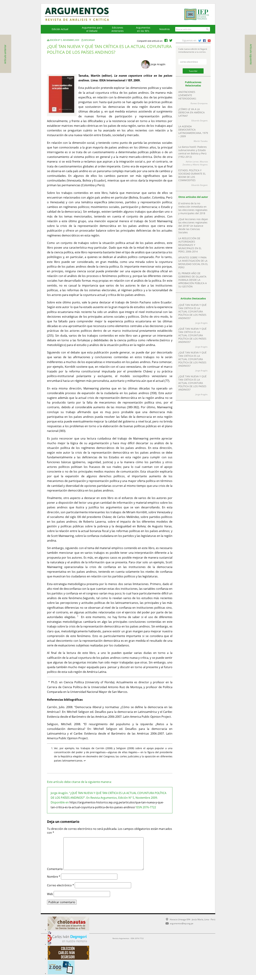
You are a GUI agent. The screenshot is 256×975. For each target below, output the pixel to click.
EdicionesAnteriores (117, 29)
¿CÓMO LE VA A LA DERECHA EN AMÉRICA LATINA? (191, 112)
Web (50, 894)
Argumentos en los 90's (143, 29)
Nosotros (164, 29)
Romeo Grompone (199, 103)
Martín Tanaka (200, 141)
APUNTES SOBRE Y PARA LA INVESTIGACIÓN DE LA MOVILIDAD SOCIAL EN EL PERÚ (193, 262)
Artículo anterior (5, 54)
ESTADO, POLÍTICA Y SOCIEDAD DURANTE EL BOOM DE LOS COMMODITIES (192, 175)
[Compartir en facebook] (166, 40)
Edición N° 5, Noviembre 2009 (64, 40)
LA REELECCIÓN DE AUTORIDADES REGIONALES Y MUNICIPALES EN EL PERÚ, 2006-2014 (189, 245)
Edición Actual (60, 29)
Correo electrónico (60, 885)
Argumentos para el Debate (92, 29)
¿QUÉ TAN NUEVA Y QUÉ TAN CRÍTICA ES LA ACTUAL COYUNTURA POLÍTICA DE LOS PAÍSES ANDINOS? (192, 311)
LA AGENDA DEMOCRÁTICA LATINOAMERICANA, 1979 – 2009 (193, 131)
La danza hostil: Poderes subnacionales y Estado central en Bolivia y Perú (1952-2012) (192, 151)
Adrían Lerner (192, 161)
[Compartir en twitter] (170, 40)
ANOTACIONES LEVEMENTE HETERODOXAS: (187, 95)
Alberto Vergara (200, 164)
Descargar (89, 40)
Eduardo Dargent (199, 120)
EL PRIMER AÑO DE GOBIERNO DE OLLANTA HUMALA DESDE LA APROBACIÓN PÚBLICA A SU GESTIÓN (192, 280)
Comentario (55, 869)
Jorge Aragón (157, 64)
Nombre (53, 877)
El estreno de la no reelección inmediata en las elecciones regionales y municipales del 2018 (192, 208)
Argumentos (80, 14)
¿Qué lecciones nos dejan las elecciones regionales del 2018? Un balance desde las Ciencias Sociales (193, 225)
